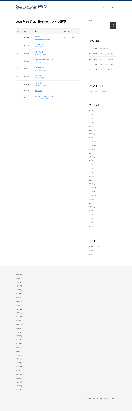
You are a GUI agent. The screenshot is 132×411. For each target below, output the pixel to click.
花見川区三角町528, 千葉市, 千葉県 (42, 39)
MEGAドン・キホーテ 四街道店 (44, 96)
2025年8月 (92, 157)
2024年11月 (92, 191)
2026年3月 (92, 130)
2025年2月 (92, 180)
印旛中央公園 (39, 52)
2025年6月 (92, 164)
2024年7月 (92, 207)
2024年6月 (92, 211)
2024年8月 (92, 203)
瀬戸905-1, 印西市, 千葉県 (40, 70)
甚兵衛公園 (38, 83)
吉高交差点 (38, 75)
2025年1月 (92, 184)
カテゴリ (105, 7)
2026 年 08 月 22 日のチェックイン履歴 (101, 64)
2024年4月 (92, 218)
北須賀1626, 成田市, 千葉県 (41, 85)
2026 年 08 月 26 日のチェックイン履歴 (101, 54)
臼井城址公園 (39, 44)
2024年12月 (92, 187)
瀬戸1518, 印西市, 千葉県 (40, 54)
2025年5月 (92, 168)
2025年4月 (92, 172)
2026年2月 (92, 134)
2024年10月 (92, 195)
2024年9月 (92, 199)
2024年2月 (92, 226)
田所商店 (37, 36)
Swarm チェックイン (95, 246)
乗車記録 (92, 250)
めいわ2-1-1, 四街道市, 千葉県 (41, 98)
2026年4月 (92, 126)
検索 (90, 21)
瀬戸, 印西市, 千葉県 (39, 77)
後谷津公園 (38, 91)
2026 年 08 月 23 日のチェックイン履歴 (101, 59)
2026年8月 (92, 111)
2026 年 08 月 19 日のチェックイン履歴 (101, 69)
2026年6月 (92, 118)
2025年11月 (92, 145)
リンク (96, 7)
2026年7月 (92, 114)
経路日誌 (92, 254)
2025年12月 (92, 141)
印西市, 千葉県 (38, 62)
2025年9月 (92, 153)
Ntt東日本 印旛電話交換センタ (44, 60)
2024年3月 (92, 222)
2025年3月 (92, 176)
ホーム (114, 7)
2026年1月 (92, 138)
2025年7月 (92, 161)
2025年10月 (92, 149)
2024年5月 (92, 214)
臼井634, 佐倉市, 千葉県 (40, 46)
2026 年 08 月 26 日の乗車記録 (98, 48)
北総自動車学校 (39, 67)
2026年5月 (92, 122)
